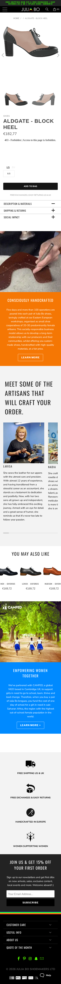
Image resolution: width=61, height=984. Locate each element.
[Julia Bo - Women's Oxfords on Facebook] (18, 959)
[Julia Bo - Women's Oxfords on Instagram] (30, 959)
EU (13, 167)
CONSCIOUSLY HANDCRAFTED (30, 300)
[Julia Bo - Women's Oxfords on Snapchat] (36, 959)
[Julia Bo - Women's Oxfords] (30, 9)
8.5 (8, 173)
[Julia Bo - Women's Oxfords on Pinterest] (24, 959)
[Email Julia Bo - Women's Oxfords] (42, 959)
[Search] (48, 9)
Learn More (30, 357)
